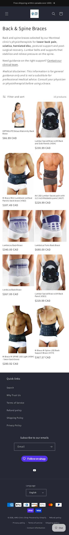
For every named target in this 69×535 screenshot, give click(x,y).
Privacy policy (19, 523)
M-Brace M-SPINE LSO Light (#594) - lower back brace (18, 357)
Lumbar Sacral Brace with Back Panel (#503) (49, 295)
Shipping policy (52, 523)
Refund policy (14, 410)
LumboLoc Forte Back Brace (47, 245)
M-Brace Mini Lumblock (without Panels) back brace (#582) (17, 199)
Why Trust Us (14, 395)
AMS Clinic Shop (21, 517)
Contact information (36, 528)
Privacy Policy (14, 425)
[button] (6, 13)
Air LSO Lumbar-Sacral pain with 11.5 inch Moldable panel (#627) (50, 197)
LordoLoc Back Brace (12, 289)
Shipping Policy (15, 417)
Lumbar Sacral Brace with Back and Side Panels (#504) (49, 142)
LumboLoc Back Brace (12, 245)
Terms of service (35, 523)
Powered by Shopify (37, 517)
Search (10, 387)
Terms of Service (15, 402)
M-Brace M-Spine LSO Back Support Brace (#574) (47, 351)
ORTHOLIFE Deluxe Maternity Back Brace (18, 132)
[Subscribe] (51, 447)
